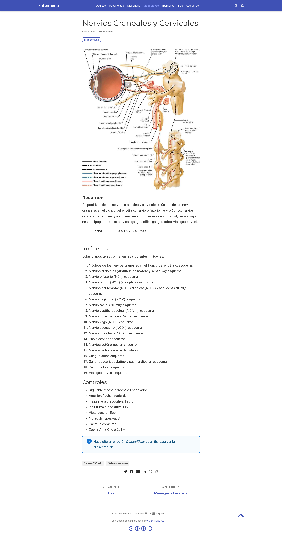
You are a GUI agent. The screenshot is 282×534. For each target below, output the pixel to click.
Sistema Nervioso (118, 463)
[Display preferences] (242, 6)
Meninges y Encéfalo (170, 493)
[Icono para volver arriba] (241, 517)
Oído (111, 493)
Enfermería (48, 5)
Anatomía (107, 31)
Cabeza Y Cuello (93, 463)
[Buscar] (236, 6)
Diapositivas (91, 39)
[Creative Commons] (141, 528)
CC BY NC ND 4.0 (155, 520)
